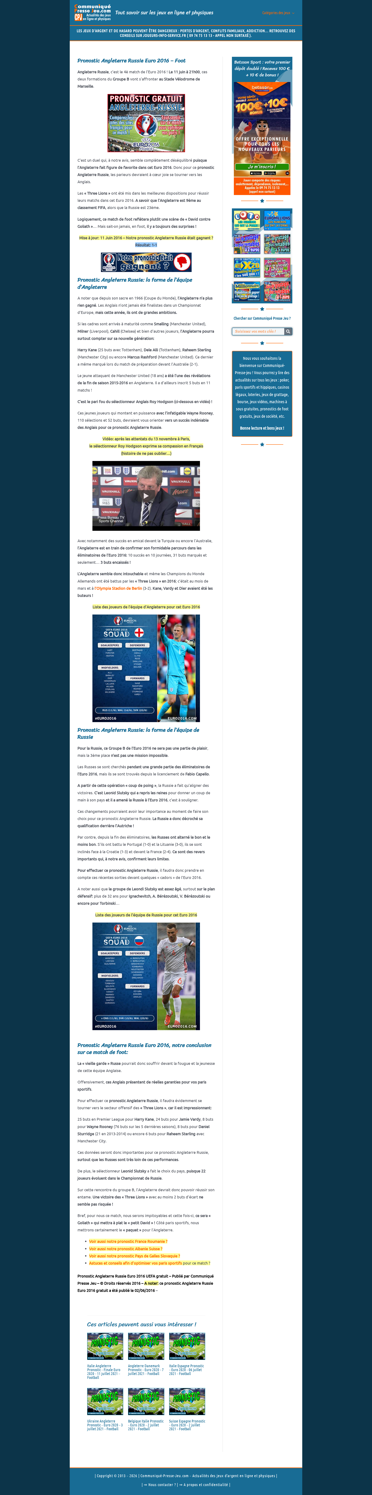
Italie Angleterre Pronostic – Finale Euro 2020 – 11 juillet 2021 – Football (103, 1371)
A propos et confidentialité (206, 1484)
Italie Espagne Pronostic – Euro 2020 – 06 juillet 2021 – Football (186, 1369)
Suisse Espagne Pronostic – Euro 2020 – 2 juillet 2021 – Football (187, 1425)
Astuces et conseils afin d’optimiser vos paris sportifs (135, 1262)
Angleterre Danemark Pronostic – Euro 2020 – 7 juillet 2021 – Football (146, 1369)
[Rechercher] (288, 331)
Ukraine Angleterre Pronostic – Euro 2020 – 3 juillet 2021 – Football (105, 1425)
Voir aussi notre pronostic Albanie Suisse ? (125, 1248)
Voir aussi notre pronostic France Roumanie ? (128, 1241)
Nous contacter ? (162, 1484)
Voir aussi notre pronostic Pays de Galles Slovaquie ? (134, 1255)
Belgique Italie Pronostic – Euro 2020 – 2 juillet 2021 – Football (146, 1425)
